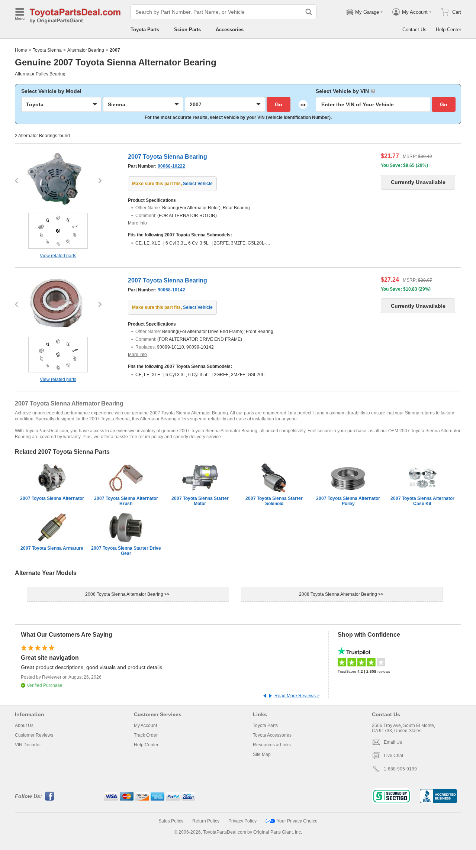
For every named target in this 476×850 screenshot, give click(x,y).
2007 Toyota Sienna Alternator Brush (126, 501)
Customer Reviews (34, 735)
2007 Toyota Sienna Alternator (52, 498)
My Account (145, 725)
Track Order (146, 735)
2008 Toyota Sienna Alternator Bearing (338, 594)
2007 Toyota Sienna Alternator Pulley (348, 501)
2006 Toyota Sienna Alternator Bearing (124, 594)
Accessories (230, 29)
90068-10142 (171, 290)
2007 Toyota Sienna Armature (51, 548)
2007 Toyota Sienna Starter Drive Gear (126, 551)
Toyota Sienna (47, 50)
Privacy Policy (242, 821)
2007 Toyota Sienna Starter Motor (200, 501)
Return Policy (205, 821)
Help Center (448, 29)
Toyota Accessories (272, 735)
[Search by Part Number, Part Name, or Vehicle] (308, 11)
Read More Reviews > (296, 695)
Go (278, 104)
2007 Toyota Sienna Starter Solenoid (274, 501)
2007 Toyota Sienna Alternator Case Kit (422, 501)
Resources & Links (272, 744)
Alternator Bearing (85, 50)
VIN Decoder (28, 744)
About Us (24, 725)
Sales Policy (170, 821)
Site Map (262, 754)
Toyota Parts (145, 29)
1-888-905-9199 (400, 769)
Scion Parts (187, 29)
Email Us (393, 742)
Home (21, 50)
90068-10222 (171, 166)
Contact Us (414, 29)
